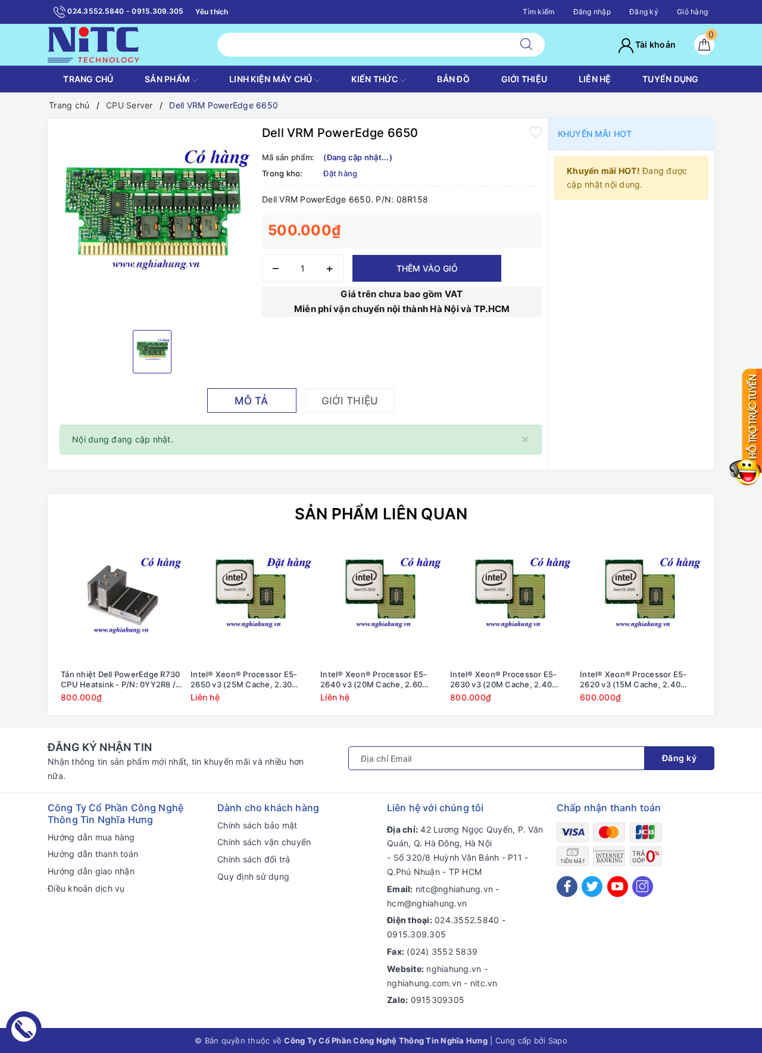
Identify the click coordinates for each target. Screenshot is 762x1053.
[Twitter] (592, 886)
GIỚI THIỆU (524, 79)
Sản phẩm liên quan (381, 513)
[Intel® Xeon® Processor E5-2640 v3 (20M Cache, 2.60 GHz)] (381, 602)
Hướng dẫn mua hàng (91, 837)
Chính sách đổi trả (254, 859)
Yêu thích (211, 11)
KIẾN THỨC (375, 79)
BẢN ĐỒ (453, 79)
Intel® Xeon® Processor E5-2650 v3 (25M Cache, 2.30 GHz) (244, 679)
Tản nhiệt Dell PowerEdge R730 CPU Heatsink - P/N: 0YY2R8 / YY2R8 (120, 679)
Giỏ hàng (692, 11)
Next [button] (738, 631)
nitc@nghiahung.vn (454, 889)
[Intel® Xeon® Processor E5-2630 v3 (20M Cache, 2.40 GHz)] (511, 602)
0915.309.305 (416, 934)
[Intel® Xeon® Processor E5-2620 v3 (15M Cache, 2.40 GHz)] (640, 602)
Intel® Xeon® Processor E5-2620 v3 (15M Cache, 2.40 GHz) (633, 679)
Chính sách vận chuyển (264, 842)
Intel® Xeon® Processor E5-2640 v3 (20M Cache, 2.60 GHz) (373, 679)
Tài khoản (654, 44)
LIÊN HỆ (595, 79)
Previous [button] (24, 631)
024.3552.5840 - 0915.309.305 (124, 11)
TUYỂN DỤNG (670, 79)
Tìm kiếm (538, 11)
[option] (152, 222)
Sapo (557, 1040)
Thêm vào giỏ (427, 268)
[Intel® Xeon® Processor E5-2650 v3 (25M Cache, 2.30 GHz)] (251, 602)
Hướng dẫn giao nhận (91, 871)
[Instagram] (642, 886)
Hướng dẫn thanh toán (93, 854)
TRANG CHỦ (88, 79)
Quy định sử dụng (253, 876)
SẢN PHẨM (168, 79)
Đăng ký (643, 11)
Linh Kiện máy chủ (271, 79)
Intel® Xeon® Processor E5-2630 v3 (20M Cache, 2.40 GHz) (503, 679)
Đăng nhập (592, 11)
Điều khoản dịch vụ (86, 888)
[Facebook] (567, 886)
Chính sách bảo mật (257, 825)
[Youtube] (617, 886)
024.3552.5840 (467, 920)
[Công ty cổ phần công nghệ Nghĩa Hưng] (93, 44)
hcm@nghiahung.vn (427, 903)
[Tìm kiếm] (526, 45)
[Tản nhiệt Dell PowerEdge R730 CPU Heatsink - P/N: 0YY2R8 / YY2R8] (121, 602)
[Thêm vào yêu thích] (536, 131)
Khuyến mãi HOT (595, 134)
